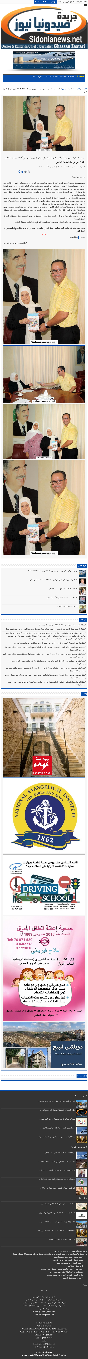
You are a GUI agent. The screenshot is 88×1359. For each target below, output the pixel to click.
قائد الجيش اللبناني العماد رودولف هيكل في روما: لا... (57, 1188)
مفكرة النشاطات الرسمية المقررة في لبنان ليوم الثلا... (57, 1110)
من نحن (53, 2)
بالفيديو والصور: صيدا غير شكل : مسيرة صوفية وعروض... (56, 1102)
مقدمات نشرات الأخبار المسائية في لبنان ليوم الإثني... (57, 1119)
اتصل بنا (37, 2)
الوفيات (83, 620)
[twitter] (42, 1291)
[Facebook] (46, 1291)
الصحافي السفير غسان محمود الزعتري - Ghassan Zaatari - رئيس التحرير (53, 580)
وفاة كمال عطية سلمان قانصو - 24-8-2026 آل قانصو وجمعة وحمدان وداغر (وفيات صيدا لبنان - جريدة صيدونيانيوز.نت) (45, 629)
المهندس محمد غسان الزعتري (67, 607)
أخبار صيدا (80, 77)
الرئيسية (84, 89)
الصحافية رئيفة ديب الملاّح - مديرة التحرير (63, 589)
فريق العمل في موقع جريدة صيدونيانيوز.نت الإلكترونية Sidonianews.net (52, 571)
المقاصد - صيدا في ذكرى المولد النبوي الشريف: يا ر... (57, 1204)
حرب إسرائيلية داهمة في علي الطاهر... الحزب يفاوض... (56, 1162)
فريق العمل (46, 2)
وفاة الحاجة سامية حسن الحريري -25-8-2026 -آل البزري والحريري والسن (61, 625)
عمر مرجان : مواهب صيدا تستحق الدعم (62, 1240)
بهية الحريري (66, 89)
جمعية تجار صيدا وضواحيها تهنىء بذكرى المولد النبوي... (56, 1213)
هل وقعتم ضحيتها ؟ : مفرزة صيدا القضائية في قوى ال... (57, 1171)
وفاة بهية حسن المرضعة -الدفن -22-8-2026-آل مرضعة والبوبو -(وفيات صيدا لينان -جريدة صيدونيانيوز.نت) (49, 643)
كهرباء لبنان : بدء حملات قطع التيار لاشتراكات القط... (57, 1179)
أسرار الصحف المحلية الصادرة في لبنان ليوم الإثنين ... (57, 1153)
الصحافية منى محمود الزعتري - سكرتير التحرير (62, 598)
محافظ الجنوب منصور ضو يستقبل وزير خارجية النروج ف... (55, 1137)
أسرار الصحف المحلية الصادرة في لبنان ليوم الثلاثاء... (57, 1128)
